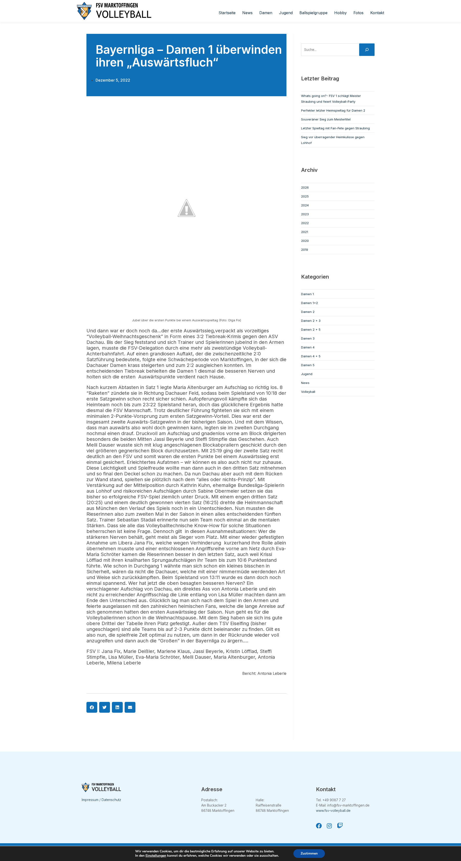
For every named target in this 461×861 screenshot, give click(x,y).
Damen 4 (308, 347)
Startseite (227, 12)
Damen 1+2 (309, 303)
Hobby (340, 12)
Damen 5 (308, 365)
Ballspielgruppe (313, 12)
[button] (91, 707)
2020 (305, 241)
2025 (305, 196)
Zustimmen (309, 853)
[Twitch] (340, 826)
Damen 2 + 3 (311, 321)
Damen (265, 12)
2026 (305, 187)
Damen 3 (308, 338)
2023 (305, 214)
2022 (305, 223)
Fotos (358, 12)
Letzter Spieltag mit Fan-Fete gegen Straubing (335, 128)
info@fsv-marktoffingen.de (348, 805)
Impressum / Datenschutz (101, 800)
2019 (304, 249)
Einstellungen (156, 856)
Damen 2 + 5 (311, 329)
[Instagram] (329, 826)
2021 (304, 232)
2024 (305, 205)
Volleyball (308, 392)
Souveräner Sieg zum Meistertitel (326, 119)
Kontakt (377, 12)
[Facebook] (319, 826)
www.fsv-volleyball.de (333, 810)
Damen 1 (307, 294)
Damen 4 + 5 (311, 356)
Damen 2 (308, 312)
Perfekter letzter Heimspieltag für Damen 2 (333, 110)
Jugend (286, 12)
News (247, 12)
